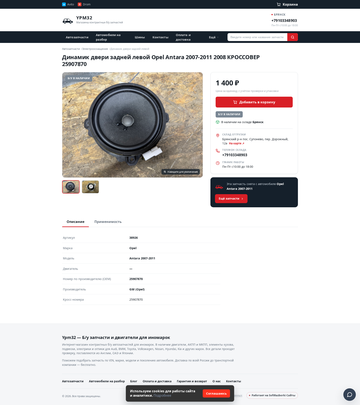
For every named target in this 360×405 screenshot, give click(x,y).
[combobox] (257, 37)
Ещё (212, 37)
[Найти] (292, 37)
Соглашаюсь (216, 393)
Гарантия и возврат (192, 381)
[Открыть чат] (349, 394)
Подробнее (162, 395)
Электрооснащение (95, 49)
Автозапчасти (77, 37)
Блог (133, 381)
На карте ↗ (236, 143)
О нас (216, 381)
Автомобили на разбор (108, 37)
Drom (85, 4)
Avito (68, 4)
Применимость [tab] (108, 221)
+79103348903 (284, 20)
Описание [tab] (75, 221)
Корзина (290, 4)
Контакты (160, 37)
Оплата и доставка (183, 37)
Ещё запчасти (229, 198)
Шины (140, 37)
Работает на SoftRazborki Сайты (273, 395)
